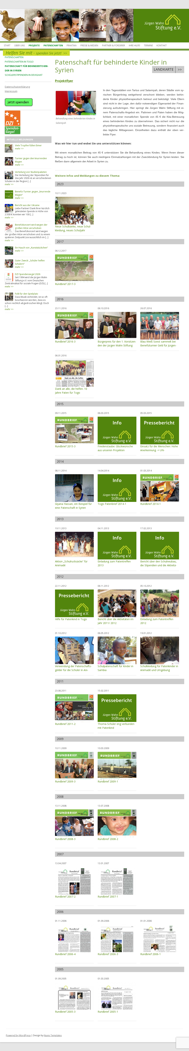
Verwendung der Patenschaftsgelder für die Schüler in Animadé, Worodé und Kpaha (73, 670)
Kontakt (162, 45)
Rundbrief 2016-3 (65, 341)
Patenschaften (53, 45)
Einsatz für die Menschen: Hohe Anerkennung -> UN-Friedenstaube (159, 450)
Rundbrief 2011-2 (65, 724)
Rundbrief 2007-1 (108, 896)
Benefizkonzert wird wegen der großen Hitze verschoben (31, 226)
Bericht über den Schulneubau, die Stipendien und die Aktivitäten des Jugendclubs (158, 565)
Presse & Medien (89, 45)
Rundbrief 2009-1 (108, 781)
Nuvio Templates (53, 1035)
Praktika (72, 45)
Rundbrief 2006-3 (108, 954)
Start (7, 45)
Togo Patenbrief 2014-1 (112, 504)
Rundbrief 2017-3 (65, 284)
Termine (148, 45)
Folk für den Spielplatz (26, 293)
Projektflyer (64, 81)
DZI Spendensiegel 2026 (27, 274)
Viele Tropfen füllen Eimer (28, 145)
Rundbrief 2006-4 (65, 954)
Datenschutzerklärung (17, 86)
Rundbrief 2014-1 (150, 504)
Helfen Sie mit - (36, 53)
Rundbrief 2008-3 (65, 839)
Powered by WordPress (18, 1035)
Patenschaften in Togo (19, 61)
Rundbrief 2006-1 (150, 954)
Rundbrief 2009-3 (65, 781)
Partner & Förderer (113, 45)
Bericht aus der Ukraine (27, 205)
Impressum (11, 91)
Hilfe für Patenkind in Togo (71, 619)
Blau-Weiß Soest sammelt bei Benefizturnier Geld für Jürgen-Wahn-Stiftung (158, 345)
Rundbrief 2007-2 (65, 896)
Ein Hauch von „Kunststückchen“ (31, 247)
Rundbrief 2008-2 (108, 839)
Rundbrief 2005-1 (108, 1011)
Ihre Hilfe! (134, 45)
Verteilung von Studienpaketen (31, 172)
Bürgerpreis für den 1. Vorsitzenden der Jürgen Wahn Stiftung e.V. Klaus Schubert (117, 345)
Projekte (34, 45)
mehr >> (19, 148)
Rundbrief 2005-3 (65, 1011)
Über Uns (19, 45)
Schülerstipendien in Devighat (23, 75)
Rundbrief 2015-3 (65, 446)
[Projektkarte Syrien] (168, 69)
